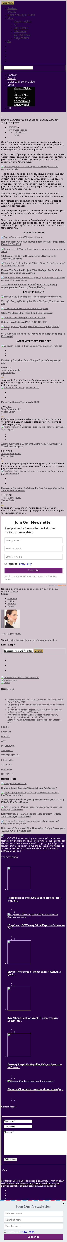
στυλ (52, 1181)
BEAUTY (5, 736)
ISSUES (5, 727)
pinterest (11, 603)
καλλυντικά (40, 1186)
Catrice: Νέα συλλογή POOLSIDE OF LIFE (24, 322)
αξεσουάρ (51, 1186)
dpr (3, 1181)
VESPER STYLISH (10, 755)
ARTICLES (6, 764)
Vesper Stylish (22, 21)
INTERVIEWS (8, 746)
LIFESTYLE (21, 28)
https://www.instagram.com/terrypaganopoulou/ (33, 640)
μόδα (15, 1181)
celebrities (19, 1183)
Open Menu (7, 3)
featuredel (23, 1181)
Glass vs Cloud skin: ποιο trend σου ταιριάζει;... (35, 1089)
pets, (37, 589)
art (56, 1181)
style (47, 1181)
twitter (10, 601)
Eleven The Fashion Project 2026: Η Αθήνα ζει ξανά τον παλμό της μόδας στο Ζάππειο (31, 271)
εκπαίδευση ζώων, (49, 589)
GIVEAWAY (6, 769)
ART (3, 741)
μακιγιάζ (5, 1186)
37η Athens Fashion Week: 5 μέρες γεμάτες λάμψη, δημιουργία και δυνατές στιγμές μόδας (29, 286)
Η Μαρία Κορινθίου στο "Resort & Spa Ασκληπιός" (29, 788)
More (10, 18)
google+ (11, 606)
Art (15, 24)
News (16, 135)
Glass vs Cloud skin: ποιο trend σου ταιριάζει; (27, 313)
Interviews (20, 31)
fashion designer (51, 1183)
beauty (41, 1181)
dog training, (17, 589)
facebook (12, 598)
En (9, 41)
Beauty (11, 11)
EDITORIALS (22, 34)
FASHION (6, 731)
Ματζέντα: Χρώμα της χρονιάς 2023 (20, 402)
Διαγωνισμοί (21, 38)
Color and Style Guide (21, 14)
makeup (29, 1183)
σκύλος (15, 591)
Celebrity (38, 1183)
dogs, (27, 589)
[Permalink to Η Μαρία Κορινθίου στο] (13, 783)
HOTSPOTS (7, 774)
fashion (8, 1181)
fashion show (7, 1183)
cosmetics (14, 1186)
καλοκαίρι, (6, 591)
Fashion (12, 8)
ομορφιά (33, 1181)
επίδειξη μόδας (27, 1186)
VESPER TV (7, 750)
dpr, (32, 589)
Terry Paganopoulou (17, 130)
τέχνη (61, 1181)
